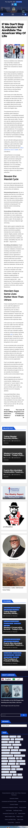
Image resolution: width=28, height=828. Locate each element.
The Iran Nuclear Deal (17, 777)
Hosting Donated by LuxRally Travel (9, 793)
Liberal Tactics (11, 763)
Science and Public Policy (10, 819)
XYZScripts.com (20, 826)
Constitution (4, 742)
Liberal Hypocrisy (21, 761)
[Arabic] (17, 679)
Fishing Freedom (22, 807)
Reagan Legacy (17, 623)
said (11, 334)
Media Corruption (6, 766)
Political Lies (13, 772)
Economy (11, 747)
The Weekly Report (8, 657)
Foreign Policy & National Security (11, 621)
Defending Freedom (6, 744)
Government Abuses (15, 752)
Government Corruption (7, 755)
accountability (13, 736)
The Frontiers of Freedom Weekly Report (11, 661)
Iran (17, 758)
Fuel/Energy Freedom (8, 623)
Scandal (20, 774)
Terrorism (8, 777)
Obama (13, 769)
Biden (19, 736)
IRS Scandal (5, 761)
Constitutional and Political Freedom (12, 607)
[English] (6, 679)
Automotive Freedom (14, 798)
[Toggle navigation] (13, 14)
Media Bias (22, 763)
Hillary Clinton (12, 758)
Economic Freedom (14, 804)
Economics (4, 747)
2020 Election (5, 736)
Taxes (3, 777)
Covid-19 (17, 742)
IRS (21, 758)
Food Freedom (9, 810)
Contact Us (17, 822)
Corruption (11, 742)
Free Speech (22, 750)
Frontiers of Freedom (11, 616)
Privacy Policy (11, 822)
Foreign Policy (14, 750)
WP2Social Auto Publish (9, 826)
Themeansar (13, 794)
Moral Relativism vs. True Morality (11, 609)
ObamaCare (19, 769)
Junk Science (12, 761)
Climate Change (19, 739)
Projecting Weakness (6, 774)
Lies (17, 763)
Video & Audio (7, 625)
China (12, 739)
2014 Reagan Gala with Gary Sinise (10, 705)
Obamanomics (5, 772)
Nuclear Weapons (6, 769)
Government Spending (19, 755)
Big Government (5, 739)
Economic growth (17, 744)
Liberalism (4, 763)
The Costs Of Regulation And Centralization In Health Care (19, 412)
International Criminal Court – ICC (10, 813)
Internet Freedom (21, 813)
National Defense (15, 766)
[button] (22, 14)
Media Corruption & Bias (10, 816)
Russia (14, 774)
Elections (16, 747)
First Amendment (6, 750)
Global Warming (5, 752)
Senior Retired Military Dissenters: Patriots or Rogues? (8, 413)
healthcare (4, 758)
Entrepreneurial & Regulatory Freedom (10, 807)
